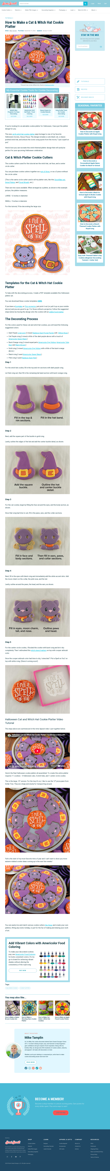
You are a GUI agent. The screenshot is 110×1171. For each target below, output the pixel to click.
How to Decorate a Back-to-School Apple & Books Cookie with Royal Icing (90, 194)
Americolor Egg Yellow (47, 342)
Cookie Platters (25, 988)
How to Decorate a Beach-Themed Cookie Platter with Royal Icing (89, 226)
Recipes (46, 1143)
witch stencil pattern (38, 650)
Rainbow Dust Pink (29, 358)
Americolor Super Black (18, 339)
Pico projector (30, 306)
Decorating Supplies (33, 1151)
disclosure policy (49, 85)
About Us (77, 1143)
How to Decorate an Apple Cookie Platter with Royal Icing (89, 133)
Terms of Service (95, 1157)
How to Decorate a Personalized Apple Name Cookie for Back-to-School (90, 163)
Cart (105, 3)
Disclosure (93, 1146)
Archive (77, 1149)
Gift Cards (61, 1149)
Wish (99, 3)
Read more (31, 1062)
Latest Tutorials (47, 1149)
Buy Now (22, 970)
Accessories (62, 1146)
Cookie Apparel (63, 1143)
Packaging (30, 1154)
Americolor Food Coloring (25, 954)
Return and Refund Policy (97, 1151)
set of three (45, 172)
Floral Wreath (24, 182)
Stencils (30, 1146)
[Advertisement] (90, 64)
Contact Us (77, 1146)
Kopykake (18, 306)
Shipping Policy (94, 1149)
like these (48, 925)
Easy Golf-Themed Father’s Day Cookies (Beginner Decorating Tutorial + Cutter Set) (90, 258)
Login (92, 3)
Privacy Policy (94, 1154)
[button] (8, 10)
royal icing (22, 333)
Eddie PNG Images (32, 1149)
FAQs (92, 1143)
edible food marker (56, 312)
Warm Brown (20, 345)
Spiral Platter (10, 182)
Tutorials (9, 18)
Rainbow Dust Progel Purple (43, 333)
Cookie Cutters (31, 1143)
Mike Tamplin (13, 30)
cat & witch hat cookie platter (23, 134)
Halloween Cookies (11, 988)
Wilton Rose (63, 333)
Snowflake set (59, 180)
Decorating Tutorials (49, 1146)
